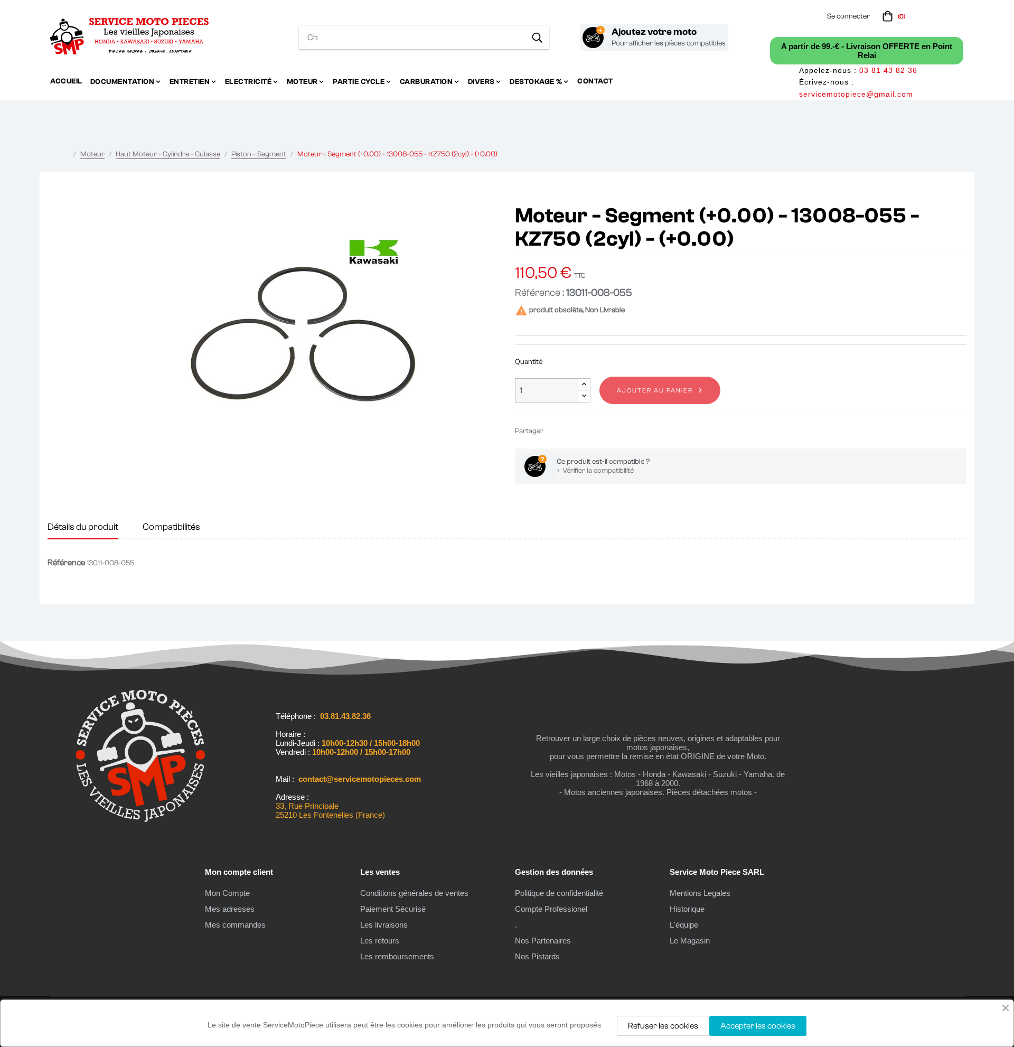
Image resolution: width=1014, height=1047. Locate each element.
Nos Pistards (537, 956)
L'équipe (684, 924)
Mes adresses (230, 908)
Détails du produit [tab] (83, 526)
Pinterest (588, 431)
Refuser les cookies (663, 1026)
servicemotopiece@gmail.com (856, 94)
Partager (556, 431)
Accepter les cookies (757, 1026)
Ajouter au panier (655, 390)
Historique (687, 908)
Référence (66, 562)
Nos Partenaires (543, 940)
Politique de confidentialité (559, 893)
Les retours (379, 940)
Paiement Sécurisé (393, 908)
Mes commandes (235, 924)
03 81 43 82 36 (888, 70)
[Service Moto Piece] (140, 820)
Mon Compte (227, 893)
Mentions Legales (700, 893)
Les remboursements (397, 956)
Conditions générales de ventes (414, 893)
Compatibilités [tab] (171, 526)
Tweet (572, 431)
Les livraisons (384, 924)
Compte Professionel (551, 908)
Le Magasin (690, 940)
